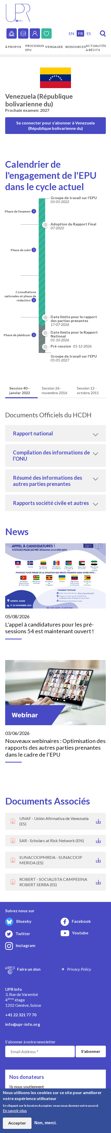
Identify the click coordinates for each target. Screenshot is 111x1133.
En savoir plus (15, 1110)
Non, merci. (45, 1123)
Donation (46, 33)
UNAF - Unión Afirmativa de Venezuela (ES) (54, 821)
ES (88, 33)
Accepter (17, 1122)
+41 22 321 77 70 (20, 1014)
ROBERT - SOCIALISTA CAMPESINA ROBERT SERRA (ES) (53, 882)
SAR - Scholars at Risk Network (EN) (51, 840)
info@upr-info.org (22, 1024)
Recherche (103, 33)
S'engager (54, 47)
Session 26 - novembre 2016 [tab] (54, 390)
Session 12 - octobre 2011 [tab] (88, 390)
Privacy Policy (79, 969)
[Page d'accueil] (18, 12)
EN (71, 33)
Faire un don (29, 969)
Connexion (35, 33)
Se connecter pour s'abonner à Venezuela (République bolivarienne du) (55, 125)
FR (80, 33)
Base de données (23, 33)
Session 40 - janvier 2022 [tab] (19, 390)
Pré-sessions (11, 33)
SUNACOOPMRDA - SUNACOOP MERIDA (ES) (50, 860)
